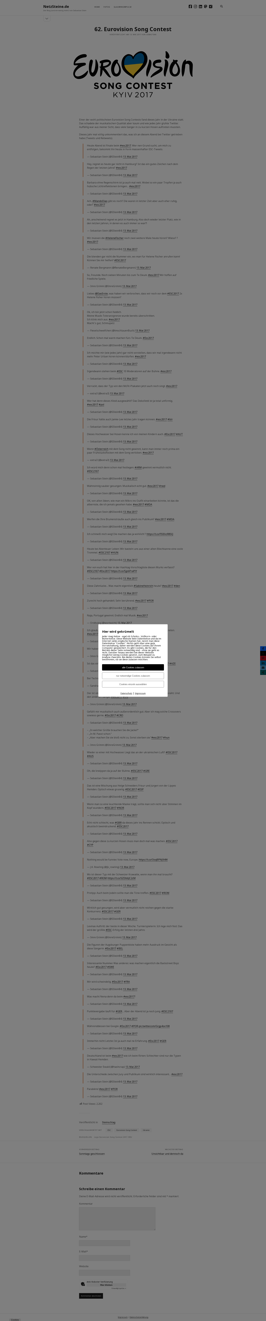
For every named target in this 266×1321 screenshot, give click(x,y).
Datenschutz (126, 693)
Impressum (140, 693)
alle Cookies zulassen (133, 667)
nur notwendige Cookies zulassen (133, 675)
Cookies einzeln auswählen (133, 684)
